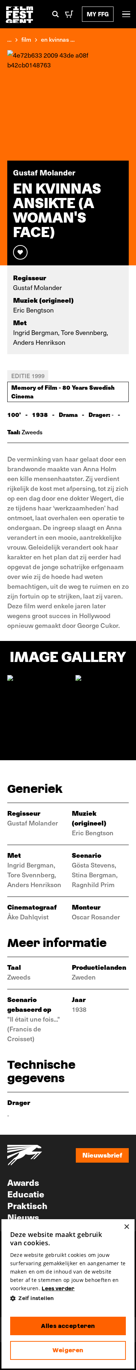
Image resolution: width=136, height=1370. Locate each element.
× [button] (126, 1227)
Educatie (25, 1194)
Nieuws (23, 1217)
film (26, 39)
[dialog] (68, 1294)
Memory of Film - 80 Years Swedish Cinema (63, 391)
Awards (23, 1182)
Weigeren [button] (68, 1350)
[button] (68, 1298)
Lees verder (58, 1288)
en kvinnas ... (58, 39)
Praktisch (27, 1205)
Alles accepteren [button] (68, 1326)
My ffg (98, 14)
